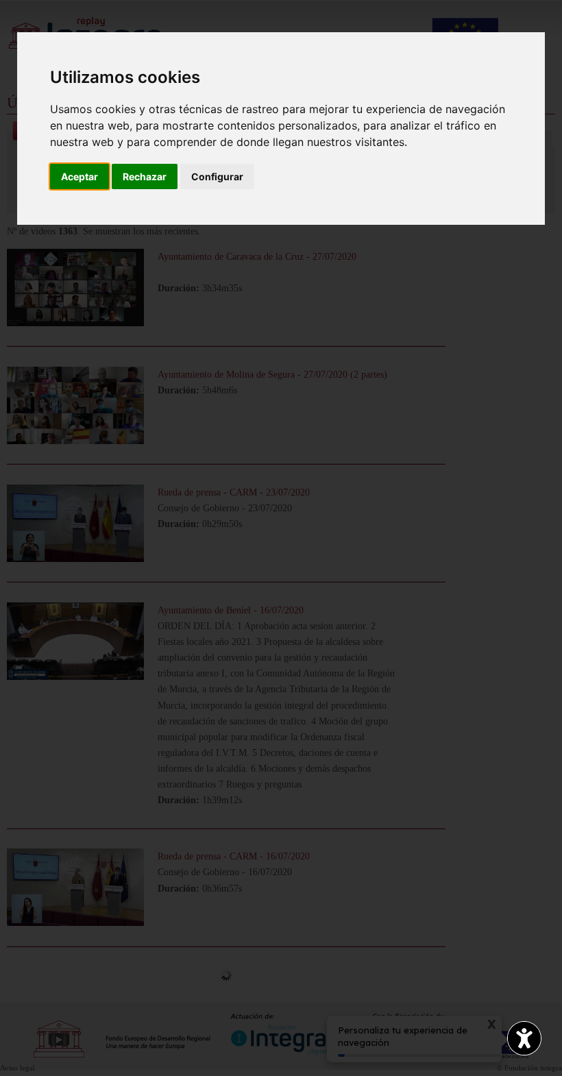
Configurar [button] (217, 176)
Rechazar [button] (145, 176)
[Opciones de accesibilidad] (524, 1038)
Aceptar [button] (79, 176)
